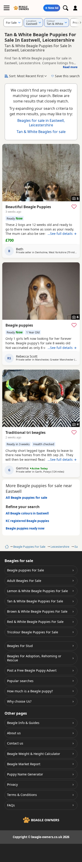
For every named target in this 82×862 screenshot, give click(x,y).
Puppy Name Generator (25, 774)
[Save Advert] (74, 206)
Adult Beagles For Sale (24, 580)
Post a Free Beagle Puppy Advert (31, 670)
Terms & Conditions (22, 795)
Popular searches (20, 681)
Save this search (67, 76)
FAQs (11, 805)
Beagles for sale (19, 560)
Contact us (15, 743)
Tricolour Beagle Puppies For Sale (32, 632)
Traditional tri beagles (25, 432)
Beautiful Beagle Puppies (28, 206)
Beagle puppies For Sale (25, 570)
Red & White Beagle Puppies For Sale (35, 621)
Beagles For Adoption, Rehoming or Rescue (34, 658)
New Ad (53, 8)
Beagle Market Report (23, 764)
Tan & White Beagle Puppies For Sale (35, 601)
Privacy (12, 784)
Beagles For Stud (20, 646)
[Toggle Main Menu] (6, 8)
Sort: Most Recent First (26, 76)
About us (14, 733)
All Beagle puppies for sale (26, 497)
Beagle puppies (19, 325)
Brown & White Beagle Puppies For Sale (37, 611)
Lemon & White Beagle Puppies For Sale (37, 591)
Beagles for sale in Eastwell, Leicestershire (41, 122)
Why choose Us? (19, 701)
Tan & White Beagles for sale (41, 131)
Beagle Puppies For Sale (29, 547)
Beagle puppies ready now (25, 528)
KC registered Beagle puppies (27, 521)
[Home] (6, 547)
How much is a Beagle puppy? (30, 691)
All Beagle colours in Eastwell (27, 513)
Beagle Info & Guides (23, 723)
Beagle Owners (24, 8)
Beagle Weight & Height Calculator (33, 754)
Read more (70, 67)
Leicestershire (60, 547)
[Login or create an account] (75, 8)
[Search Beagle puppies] (65, 8)
